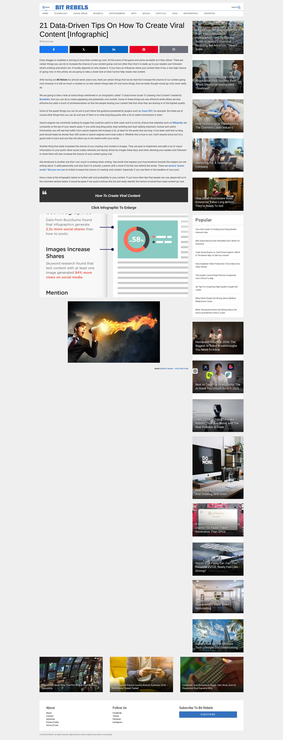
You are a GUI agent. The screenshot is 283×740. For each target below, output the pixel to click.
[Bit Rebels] (70, 8)
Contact (50, 716)
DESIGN (146, 13)
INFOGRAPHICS (191, 13)
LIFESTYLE (161, 13)
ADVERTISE (209, 13)
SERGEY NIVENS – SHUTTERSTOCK (174, 369)
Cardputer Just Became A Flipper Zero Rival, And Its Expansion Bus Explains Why (209, 687)
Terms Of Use (52, 725)
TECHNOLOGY (61, 13)
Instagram (117, 722)
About (49, 713)
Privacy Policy (52, 722)
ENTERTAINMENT (117, 13)
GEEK (175, 13)
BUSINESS (98, 13)
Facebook (117, 713)
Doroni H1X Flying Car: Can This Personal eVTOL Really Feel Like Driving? (216, 567)
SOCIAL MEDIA (80, 13)
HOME (45, 13)
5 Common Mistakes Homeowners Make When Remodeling (212, 604)
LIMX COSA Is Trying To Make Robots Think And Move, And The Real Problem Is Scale (217, 423)
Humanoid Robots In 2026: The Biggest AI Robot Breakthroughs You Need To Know (216, 345)
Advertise (50, 719)
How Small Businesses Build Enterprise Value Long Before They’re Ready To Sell (214, 202)
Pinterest (117, 719)
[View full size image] (114, 255)
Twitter (116, 716)
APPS (133, 13)
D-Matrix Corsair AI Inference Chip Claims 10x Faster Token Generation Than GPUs (217, 527)
